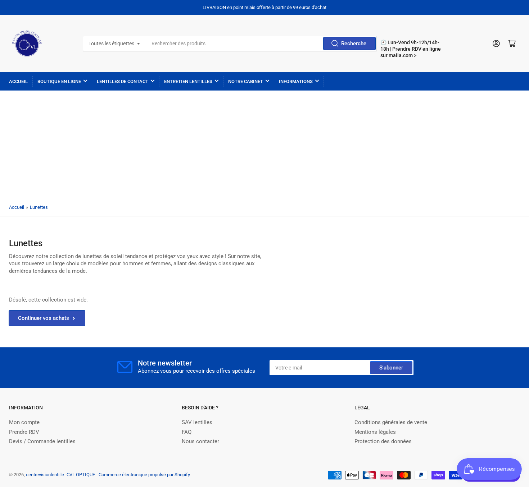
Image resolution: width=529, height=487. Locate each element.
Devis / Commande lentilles (42, 441)
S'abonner (391, 367)
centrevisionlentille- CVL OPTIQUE (60, 474)
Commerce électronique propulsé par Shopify (144, 474)
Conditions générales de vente (390, 422)
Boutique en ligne (59, 81)
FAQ (186, 432)
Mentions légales (375, 432)
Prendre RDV (24, 432)
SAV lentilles (197, 422)
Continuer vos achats (43, 318)
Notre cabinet (245, 81)
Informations (296, 81)
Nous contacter (200, 441)
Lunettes (39, 207)
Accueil (18, 81)
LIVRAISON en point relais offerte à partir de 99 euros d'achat (264, 7)
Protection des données (383, 441)
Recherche (353, 43)
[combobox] (261, 43)
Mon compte (24, 422)
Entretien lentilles (188, 81)
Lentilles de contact (122, 81)
